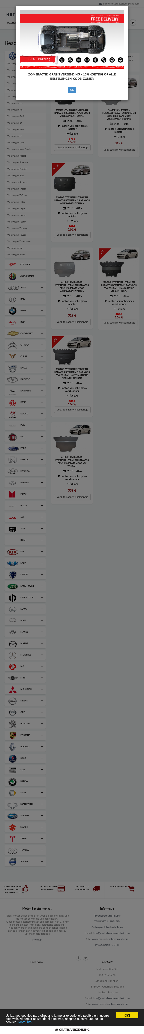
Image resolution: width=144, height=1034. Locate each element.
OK (72, 90)
